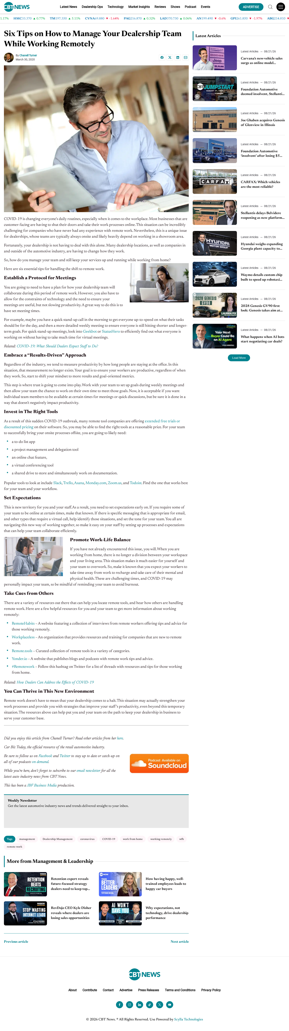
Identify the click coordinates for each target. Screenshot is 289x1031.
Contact (108, 990)
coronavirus (87, 839)
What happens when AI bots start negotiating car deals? (262, 339)
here (120, 738)
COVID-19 (108, 839)
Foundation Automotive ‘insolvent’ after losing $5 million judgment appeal (260, 154)
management (27, 839)
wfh (181, 839)
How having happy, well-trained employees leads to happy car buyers (166, 884)
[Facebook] (162, 57)
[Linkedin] (178, 57)
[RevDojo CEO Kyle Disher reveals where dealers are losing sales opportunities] (25, 913)
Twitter (64, 756)
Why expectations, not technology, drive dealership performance (167, 913)
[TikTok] (149, 1004)
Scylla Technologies (188, 1019)
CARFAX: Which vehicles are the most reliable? (260, 185)
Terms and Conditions (180, 990)
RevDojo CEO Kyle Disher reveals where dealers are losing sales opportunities (71, 913)
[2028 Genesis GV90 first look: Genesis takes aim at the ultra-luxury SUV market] (215, 305)
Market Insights (139, 7)
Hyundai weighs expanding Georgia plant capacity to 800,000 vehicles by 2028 (262, 247)
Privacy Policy (211, 990)
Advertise (126, 990)
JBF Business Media (42, 785)
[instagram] (129, 1004)
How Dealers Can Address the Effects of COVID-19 (55, 682)
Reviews (160, 7)
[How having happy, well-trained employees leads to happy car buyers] (120, 884)
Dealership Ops (92, 7)
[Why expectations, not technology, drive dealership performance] (120, 913)
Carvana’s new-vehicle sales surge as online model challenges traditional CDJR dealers (262, 61)
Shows (175, 7)
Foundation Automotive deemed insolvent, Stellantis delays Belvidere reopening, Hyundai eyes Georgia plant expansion (262, 92)
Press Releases (148, 990)
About (72, 990)
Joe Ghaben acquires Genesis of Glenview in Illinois (263, 123)
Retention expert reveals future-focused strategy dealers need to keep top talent (69, 884)
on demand (40, 762)
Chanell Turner (28, 55)
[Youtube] (169, 1004)
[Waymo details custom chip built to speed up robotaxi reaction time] (215, 274)
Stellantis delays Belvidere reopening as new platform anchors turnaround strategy (261, 216)
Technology (116, 7)
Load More (239, 357)
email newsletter (88, 771)
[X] (170, 57)
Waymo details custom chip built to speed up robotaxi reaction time (261, 277)
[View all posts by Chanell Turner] (10, 57)
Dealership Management (58, 839)
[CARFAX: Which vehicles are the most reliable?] (215, 181)
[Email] (185, 57)
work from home (133, 839)
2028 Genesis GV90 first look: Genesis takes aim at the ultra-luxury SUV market (260, 308)
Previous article (16, 942)
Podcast (190, 7)
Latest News (68, 7)
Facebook (45, 756)
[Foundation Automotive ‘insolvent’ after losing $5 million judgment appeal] (215, 150)
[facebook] (119, 1004)
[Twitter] (159, 1004)
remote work (14, 847)
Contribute (90, 990)
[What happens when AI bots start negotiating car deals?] (215, 336)
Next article (180, 942)
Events (205, 7)
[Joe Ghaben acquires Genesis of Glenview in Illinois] (215, 119)
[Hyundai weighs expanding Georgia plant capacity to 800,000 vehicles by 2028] (215, 243)
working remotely (161, 839)
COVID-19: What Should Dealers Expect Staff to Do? (57, 346)
